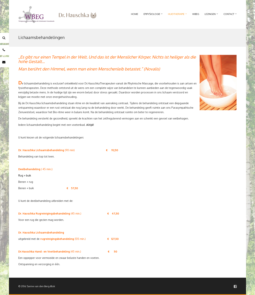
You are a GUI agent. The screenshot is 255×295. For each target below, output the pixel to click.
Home (134, 13)
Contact (228, 13)
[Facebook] (235, 286)
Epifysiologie (152, 13)
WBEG (195, 13)
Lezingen (210, 13)
